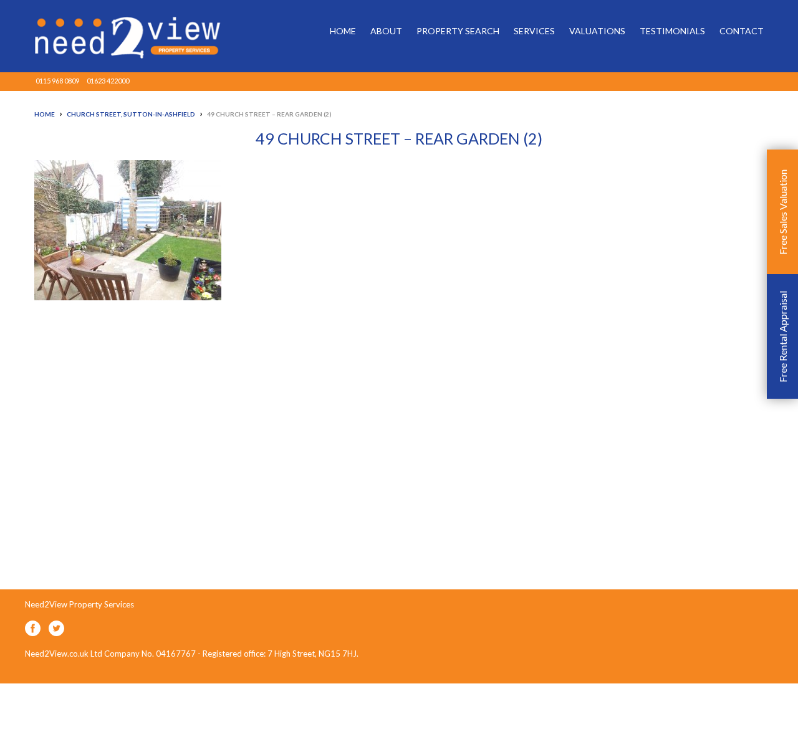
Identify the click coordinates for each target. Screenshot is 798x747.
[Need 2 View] (118, 36)
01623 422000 (108, 81)
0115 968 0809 (57, 81)
